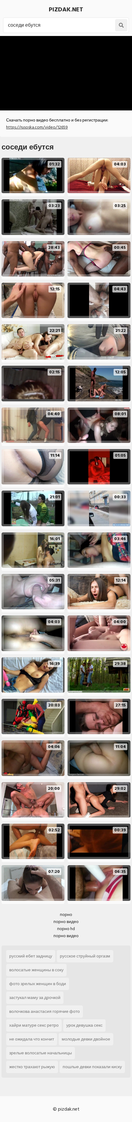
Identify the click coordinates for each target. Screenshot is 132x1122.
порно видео (66, 921)
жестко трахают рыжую (32, 1066)
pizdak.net (66, 9)
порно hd (66, 928)
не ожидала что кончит (31, 1039)
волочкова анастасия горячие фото (44, 1011)
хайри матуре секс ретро (34, 1025)
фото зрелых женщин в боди (37, 983)
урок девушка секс (84, 1025)
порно (66, 914)
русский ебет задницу (30, 956)
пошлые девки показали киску (92, 1066)
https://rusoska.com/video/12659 (37, 127)
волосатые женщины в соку (36, 969)
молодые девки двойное (86, 1039)
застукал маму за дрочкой (34, 997)
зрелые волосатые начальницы (40, 1052)
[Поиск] (121, 25)
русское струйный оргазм (85, 956)
